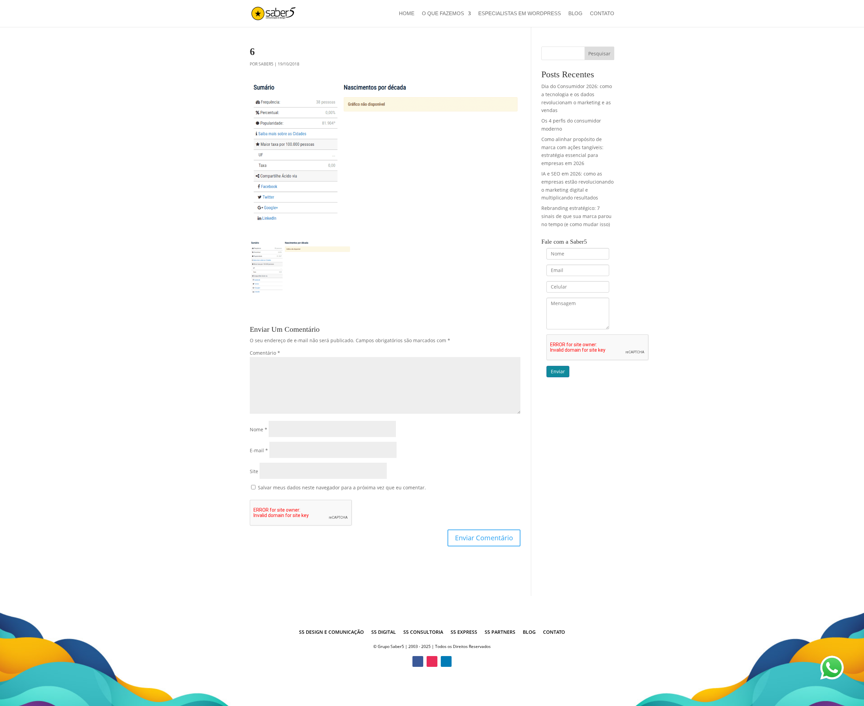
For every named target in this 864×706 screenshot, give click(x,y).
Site (254, 471)
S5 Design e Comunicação (331, 632)
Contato (602, 13)
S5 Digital (383, 632)
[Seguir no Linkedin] (446, 661)
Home (406, 13)
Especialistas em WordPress (519, 13)
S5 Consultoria (423, 632)
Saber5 (266, 64)
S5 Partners (500, 632)
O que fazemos (443, 13)
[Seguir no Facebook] (417, 661)
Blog (575, 13)
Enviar (558, 371)
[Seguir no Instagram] (432, 661)
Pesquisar (599, 53)
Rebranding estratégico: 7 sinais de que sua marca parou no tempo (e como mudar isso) (576, 216)
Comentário (265, 353)
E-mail (259, 450)
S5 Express (464, 632)
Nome (258, 429)
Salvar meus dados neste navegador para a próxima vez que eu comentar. (342, 487)
